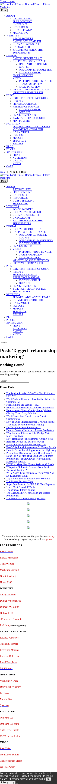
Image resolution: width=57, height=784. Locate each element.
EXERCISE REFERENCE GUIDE (31, 98)
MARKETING (20, 32)
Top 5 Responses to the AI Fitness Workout (28, 478)
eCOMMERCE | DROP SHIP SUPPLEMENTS (28, 51)
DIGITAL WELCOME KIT (27, 41)
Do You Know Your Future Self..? (23, 427)
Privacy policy (7, 782)
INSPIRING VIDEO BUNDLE (35, 81)
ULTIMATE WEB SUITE (26, 44)
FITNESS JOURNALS (25, 103)
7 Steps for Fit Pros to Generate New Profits (28, 467)
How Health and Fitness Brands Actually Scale (29, 438)
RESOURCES (20, 27)
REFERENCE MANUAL (26, 106)
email (3, 171)
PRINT (10, 95)
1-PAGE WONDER (23, 38)
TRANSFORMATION (31, 84)
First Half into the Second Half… (23, 404)
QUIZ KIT (24, 112)
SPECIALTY (19, 140)
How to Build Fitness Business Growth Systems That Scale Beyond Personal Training (30, 423)
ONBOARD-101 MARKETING (36, 69)
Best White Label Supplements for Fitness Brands (31, 447)
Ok (48, 779)
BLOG (9, 146)
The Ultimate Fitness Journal (20, 490)
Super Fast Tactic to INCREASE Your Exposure (30, 484)
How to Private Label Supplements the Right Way (31, 450)
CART (9, 166)
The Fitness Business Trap (19, 481)
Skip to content (7, 1)
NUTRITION (13, 123)
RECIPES (18, 101)
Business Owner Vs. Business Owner (25, 441)
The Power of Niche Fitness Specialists (25, 498)
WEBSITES (12, 35)
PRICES (10, 149)
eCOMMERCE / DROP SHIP (28, 129)
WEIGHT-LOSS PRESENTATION (31, 89)
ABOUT (10, 15)
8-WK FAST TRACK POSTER (29, 118)
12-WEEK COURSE (30, 72)
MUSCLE (18, 138)
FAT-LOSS (18, 135)
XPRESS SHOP (14, 152)
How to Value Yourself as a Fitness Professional (30, 407)
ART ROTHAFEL (22, 18)
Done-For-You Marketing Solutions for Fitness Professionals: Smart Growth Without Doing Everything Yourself (29, 458)
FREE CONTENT (22, 21)
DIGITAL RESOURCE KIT (27, 58)
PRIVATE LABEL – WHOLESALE (31, 126)
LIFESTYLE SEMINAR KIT (28, 92)
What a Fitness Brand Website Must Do (26, 444)
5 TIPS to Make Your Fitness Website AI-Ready (30, 464)
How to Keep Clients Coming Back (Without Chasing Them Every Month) (28, 412)
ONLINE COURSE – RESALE (29, 61)
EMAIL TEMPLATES (24, 115)
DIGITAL (11, 55)
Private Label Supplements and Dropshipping (29, 453)
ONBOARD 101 (21, 47)
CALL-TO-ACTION (30, 86)
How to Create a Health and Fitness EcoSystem (30, 430)
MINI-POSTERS (21, 120)
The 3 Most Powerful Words (20, 487)
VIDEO (17, 78)
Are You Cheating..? (16, 470)
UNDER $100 (20, 24)
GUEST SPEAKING (24, 30)
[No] (17, 783)
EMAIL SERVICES (23, 75)
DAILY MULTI (21, 132)
